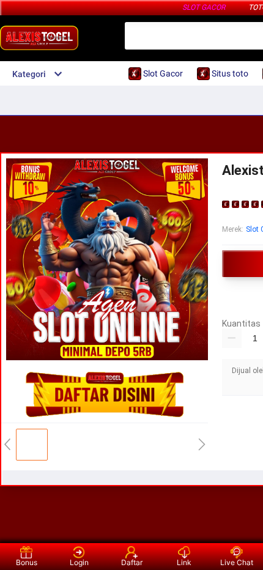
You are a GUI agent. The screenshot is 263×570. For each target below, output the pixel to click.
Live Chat (236, 562)
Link (184, 562)
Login (79, 562)
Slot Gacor (203, 7)
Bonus (26, 562)
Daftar (132, 562)
